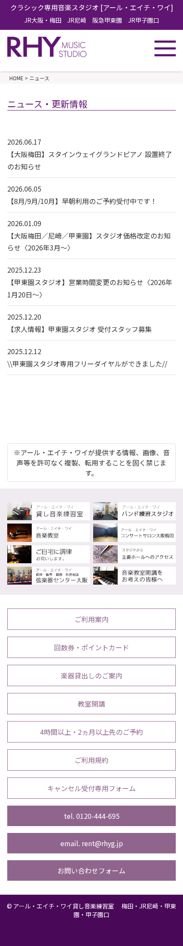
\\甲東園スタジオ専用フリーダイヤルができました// (87, 357)
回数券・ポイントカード (91, 647)
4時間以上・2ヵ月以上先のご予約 (91, 732)
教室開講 (91, 704)
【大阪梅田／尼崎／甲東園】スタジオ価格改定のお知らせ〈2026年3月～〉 (89, 235)
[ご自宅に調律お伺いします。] (48, 558)
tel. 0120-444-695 (92, 816)
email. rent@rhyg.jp (91, 843)
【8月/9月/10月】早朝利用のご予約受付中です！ (82, 194)
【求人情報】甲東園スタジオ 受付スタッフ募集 (79, 322)
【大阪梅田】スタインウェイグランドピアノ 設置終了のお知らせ (89, 154)
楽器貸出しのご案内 (91, 675)
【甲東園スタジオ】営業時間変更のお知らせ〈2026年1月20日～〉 (89, 282)
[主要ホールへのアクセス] (134, 558)
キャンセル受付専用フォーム (91, 788)
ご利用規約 (91, 760)
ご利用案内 (91, 619)
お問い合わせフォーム (91, 870)
